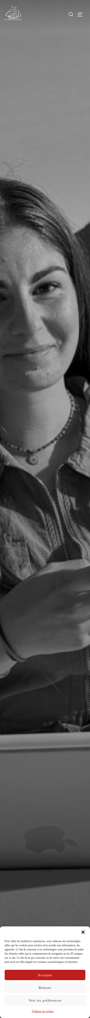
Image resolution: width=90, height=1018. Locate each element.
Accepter (45, 975)
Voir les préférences (45, 1000)
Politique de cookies (43, 1011)
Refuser (45, 988)
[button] (83, 932)
